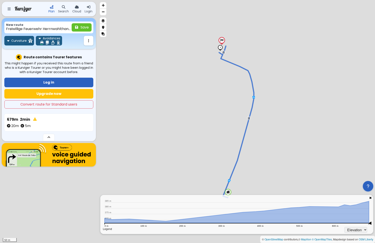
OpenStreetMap (274, 239)
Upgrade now (48, 93)
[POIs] (103, 27)
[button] (228, 193)
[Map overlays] (103, 33)
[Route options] (88, 40)
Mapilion (306, 239)
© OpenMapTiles (322, 239)
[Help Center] (368, 186)
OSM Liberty (366, 239)
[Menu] (9, 9)
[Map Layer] (103, 20)
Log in (48, 82)
